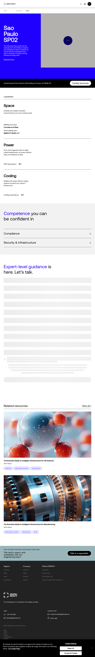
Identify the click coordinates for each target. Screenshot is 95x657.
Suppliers (6, 638)
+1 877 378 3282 (11, 614)
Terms (5, 633)
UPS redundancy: (10, 164)
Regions (7, 566)
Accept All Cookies (70, 653)
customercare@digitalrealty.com (59, 614)
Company (26, 566)
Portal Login (53, 618)
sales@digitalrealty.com (13, 618)
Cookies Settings (71, 643)
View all (86, 406)
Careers (25, 580)
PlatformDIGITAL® (48, 566)
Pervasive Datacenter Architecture (52, 580)
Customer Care (52, 611)
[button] (47, 233)
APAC (5, 576)
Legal (5, 630)
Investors (25, 576)
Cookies (6, 635)
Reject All (71, 648)
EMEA (5, 573)
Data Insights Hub (47, 576)
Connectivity (46, 573)
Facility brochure (80, 83)
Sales (5, 611)
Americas (6, 570)
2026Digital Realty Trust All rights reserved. (15, 625)
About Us (25, 570)
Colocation (45, 570)
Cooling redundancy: (11, 195)
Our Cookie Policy (14, 649)
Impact (25, 573)
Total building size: (10, 130)
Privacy (5, 632)
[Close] (92, 648)
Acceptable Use (8, 637)
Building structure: (10, 125)
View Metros (7, 580)
